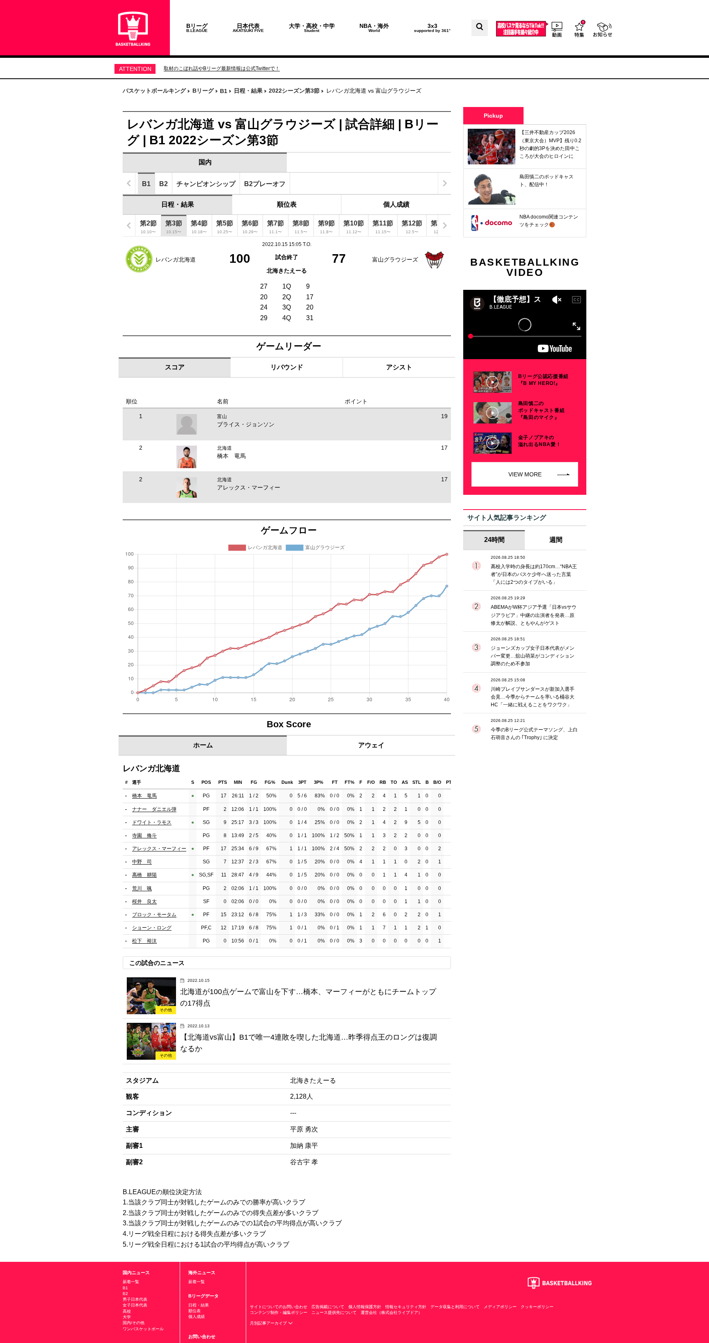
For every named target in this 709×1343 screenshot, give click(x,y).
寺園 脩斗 (144, 835)
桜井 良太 (144, 901)
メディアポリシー (500, 1306)
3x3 (432, 28)
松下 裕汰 (144, 941)
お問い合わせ (201, 1336)
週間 (556, 539)
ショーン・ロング (152, 928)
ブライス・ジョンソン (245, 424)
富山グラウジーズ (395, 259)
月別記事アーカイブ (269, 1323)
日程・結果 (177, 204)
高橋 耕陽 (144, 875)
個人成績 (396, 204)
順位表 (287, 204)
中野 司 (142, 862)
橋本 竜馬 (231, 456)
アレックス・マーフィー (248, 487)
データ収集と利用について (455, 1306)
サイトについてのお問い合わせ (278, 1306)
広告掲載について (327, 1306)
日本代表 (248, 28)
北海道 (224, 448)
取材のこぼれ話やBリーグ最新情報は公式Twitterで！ (222, 68)
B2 (125, 1293)
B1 (125, 1288)
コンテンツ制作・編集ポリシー (278, 1312)
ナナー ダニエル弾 (154, 809)
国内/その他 (133, 1322)
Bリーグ (197, 28)
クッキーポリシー (537, 1306)
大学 (127, 1317)
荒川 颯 (142, 888)
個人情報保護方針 (364, 1306)
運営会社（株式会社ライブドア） (391, 1312)
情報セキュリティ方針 (405, 1306)
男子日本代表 (135, 1299)
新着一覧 (131, 1281)
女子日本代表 (135, 1305)
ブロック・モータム (154, 914)
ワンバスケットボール (143, 1329)
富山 (222, 416)
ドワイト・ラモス (152, 822)
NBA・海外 (374, 28)
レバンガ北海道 (176, 259)
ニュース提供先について (334, 1312)
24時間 (494, 539)
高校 (127, 1311)
